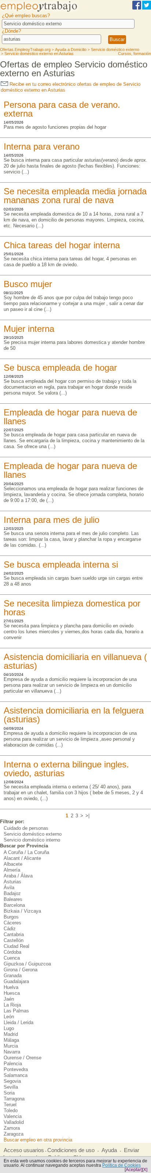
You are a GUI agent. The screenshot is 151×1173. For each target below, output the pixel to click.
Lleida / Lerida (18, 1022)
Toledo (11, 1110)
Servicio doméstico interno (32, 840)
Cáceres (12, 922)
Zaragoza (13, 1134)
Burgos (11, 917)
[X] (144, 1169)
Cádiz (10, 928)
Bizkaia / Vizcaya (22, 911)
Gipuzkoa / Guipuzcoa (27, 964)
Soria (9, 1093)
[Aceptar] (133, 1169)
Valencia (13, 1116)
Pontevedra (16, 1069)
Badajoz (12, 893)
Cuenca (12, 958)
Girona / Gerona (20, 969)
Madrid (11, 1034)
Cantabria (14, 934)
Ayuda (109, 1150)
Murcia (11, 1046)
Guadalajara (16, 981)
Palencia (13, 1063)
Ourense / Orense (22, 1057)
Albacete (13, 864)
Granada (13, 975)
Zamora (12, 1128)
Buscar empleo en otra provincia (38, 1140)
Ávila (9, 887)
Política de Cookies (121, 1165)
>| (87, 815)
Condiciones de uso (71, 1150)
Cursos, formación (134, 53)
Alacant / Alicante (22, 858)
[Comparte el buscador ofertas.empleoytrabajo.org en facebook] (136, 8)
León (9, 1016)
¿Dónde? (11, 31)
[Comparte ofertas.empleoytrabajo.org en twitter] (146, 8)
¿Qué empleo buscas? (26, 15)
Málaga (11, 1040)
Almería (12, 870)
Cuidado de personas (26, 828)
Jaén (9, 999)
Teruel (10, 1104)
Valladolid (14, 1122)
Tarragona (14, 1098)
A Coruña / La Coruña (26, 852)
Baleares (13, 899)
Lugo (9, 1028)
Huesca (12, 993)
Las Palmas (16, 1010)
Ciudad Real (16, 946)
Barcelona (14, 905)
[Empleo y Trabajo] (45, 11)
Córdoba (12, 952)
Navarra (12, 1052)
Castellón (13, 940)
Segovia (12, 1081)
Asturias (12, 881)
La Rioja (12, 1005)
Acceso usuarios (24, 1150)
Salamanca (15, 1075)
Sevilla (11, 1087)
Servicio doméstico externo (33, 834)
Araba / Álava (18, 876)
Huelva (11, 987)
